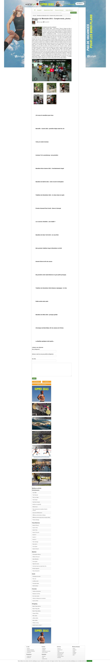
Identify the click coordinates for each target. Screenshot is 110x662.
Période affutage (36, 519)
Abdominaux (35, 506)
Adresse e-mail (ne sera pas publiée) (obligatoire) (42, 354)
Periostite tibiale (36, 583)
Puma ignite (35, 561)
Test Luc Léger (36, 497)
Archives (59, 646)
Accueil (34, 15)
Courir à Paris (35, 600)
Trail (43, 657)
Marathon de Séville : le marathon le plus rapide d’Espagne (42, 460)
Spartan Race (44, 658)
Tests (58, 651)
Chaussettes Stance (37, 554)
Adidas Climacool (36, 556)
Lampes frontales (61, 656)
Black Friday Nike (36, 608)
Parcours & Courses (59, 10)
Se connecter (36, 381)
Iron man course (36, 596)
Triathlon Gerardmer (37, 591)
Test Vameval (35, 495)
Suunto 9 (34, 539)
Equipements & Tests (48, 10)
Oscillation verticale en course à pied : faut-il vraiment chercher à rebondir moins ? (42, 447)
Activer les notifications (41, 384)
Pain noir (34, 578)
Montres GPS (60, 654)
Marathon (44, 656)
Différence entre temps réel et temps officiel (41, 517)
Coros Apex (35, 546)
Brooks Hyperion (36, 568)
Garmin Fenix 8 (36, 548)
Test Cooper (35, 499)
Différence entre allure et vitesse (39, 515)
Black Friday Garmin (37, 606)
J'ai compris (89, 661)
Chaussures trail (60, 653)
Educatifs (59, 657)
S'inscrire (47, 381)
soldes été (29, 657)
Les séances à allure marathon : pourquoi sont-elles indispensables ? (41, 433)
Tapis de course (36, 563)
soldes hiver (29, 656)
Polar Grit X (35, 544)
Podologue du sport (36, 576)
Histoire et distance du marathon (39, 598)
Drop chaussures (36, 570)
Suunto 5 (34, 534)
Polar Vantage (35, 541)
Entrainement (60, 649)
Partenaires (29, 652)
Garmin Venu (35, 527)
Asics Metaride (35, 559)
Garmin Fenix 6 (36, 525)
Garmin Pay (35, 530)
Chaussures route (61, 652)
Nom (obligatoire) (36, 349)
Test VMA (34, 492)
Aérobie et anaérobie (37, 504)
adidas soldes (35, 618)
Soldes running (36, 622)
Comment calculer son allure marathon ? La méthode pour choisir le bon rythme (43, 475)
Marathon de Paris (36, 593)
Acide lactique (35, 585)
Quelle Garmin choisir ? (37, 625)
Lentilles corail (35, 581)
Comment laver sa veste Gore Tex (39, 566)
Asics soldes (35, 620)
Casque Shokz (35, 613)
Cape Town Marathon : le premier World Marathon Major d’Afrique (42, 418)
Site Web (34, 358)
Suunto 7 (34, 537)
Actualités (39, 10)
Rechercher (73, 12)
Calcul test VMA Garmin (37, 512)
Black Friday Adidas (36, 611)
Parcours (59, 648)
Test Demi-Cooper (36, 502)
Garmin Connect (36, 532)
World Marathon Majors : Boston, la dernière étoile (42, 404)
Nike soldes (35, 615)
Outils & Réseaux (69, 10)
